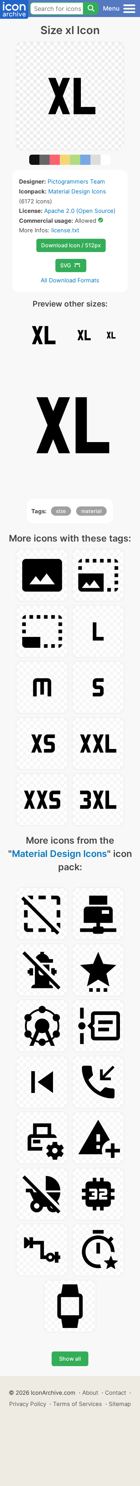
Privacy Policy (27, 1404)
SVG (65, 265)
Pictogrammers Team (76, 181)
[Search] (91, 8)
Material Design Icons (77, 191)
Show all (70, 1358)
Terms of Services (77, 1404)
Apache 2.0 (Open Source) (80, 210)
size (61, 511)
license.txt (65, 230)
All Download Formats (70, 280)
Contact (115, 1392)
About (90, 1392)
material (91, 511)
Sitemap (120, 1404)
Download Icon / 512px (71, 245)
